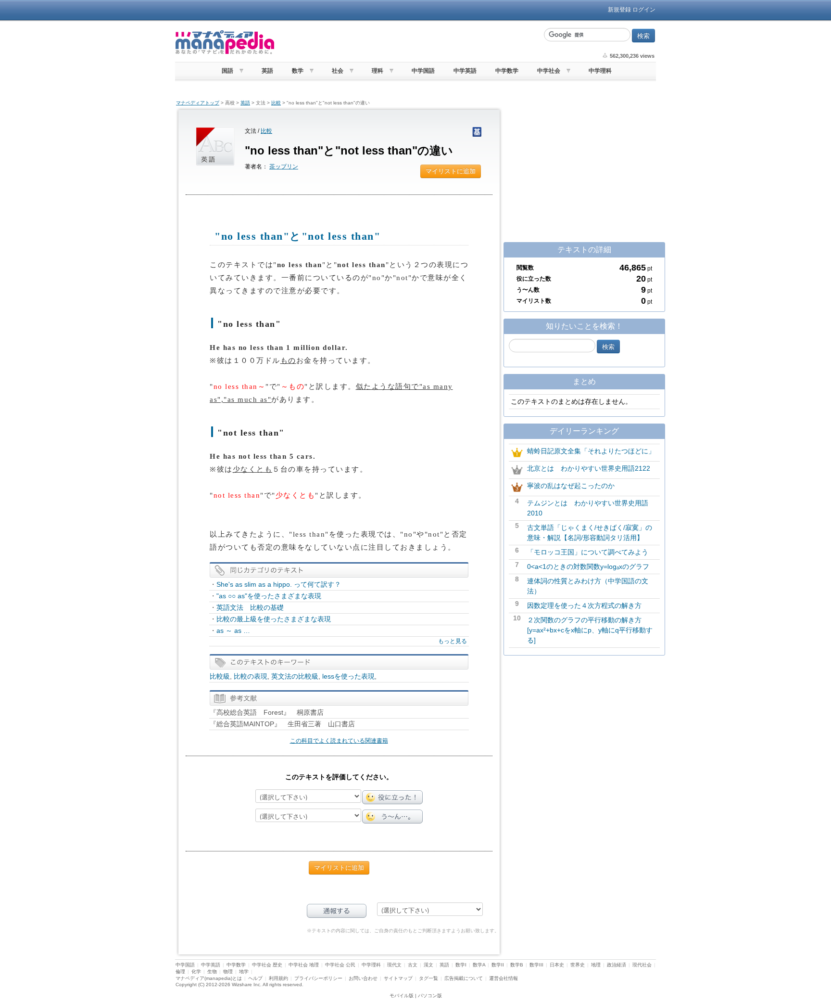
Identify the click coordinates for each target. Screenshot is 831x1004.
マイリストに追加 (451, 171)
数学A (479, 964)
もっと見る (452, 641)
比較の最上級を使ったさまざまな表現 (273, 619)
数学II (497, 964)
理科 (377, 70)
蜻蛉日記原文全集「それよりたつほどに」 (591, 451)
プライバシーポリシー (318, 978)
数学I (460, 964)
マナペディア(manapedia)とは (209, 978)
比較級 (220, 676)
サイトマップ (398, 978)
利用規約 (278, 978)
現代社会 (642, 964)
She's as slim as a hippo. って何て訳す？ (278, 584)
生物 (212, 971)
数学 (297, 70)
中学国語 (423, 70)
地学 (244, 971)
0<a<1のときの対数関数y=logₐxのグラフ (588, 566)
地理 (596, 964)
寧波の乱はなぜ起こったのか (571, 485)
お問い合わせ (363, 978)
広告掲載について (463, 978)
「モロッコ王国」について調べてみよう (587, 552)
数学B (516, 964)
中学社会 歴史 (267, 964)
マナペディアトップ (197, 102)
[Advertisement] (408, 42)
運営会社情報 (503, 978)
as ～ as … (233, 630)
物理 (228, 971)
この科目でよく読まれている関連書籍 (339, 740)
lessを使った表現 (348, 676)
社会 (337, 70)
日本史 (557, 964)
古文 (412, 964)
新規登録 (619, 9)
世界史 (577, 964)
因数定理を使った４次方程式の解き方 (584, 605)
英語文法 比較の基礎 (253, 607)
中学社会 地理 (304, 964)
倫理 (180, 971)
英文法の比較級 (294, 676)
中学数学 (506, 70)
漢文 (428, 964)
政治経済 (616, 964)
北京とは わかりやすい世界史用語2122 (588, 468)
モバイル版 (402, 995)
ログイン (643, 9)
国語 (227, 70)
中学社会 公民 (340, 964)
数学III (536, 964)
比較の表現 (250, 676)
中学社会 (548, 70)
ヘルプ (255, 978)
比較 (276, 102)
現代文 (394, 964)
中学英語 (465, 70)
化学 (196, 971)
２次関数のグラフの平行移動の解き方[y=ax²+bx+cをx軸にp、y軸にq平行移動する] (590, 630)
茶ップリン (283, 166)
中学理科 (600, 70)
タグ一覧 (428, 978)
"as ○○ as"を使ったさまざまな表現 (268, 596)
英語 (267, 70)
